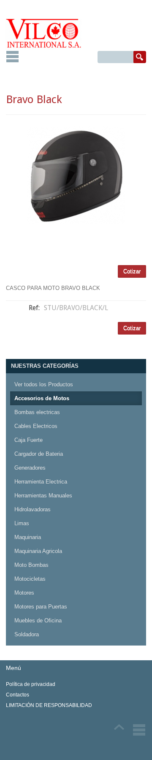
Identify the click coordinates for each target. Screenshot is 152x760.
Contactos (17, 695)
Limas (21, 523)
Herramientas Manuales (43, 495)
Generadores (30, 468)
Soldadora (26, 634)
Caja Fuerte (28, 440)
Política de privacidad (30, 684)
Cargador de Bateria (38, 454)
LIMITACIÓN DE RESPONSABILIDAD (49, 705)
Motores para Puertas (40, 606)
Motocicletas (30, 579)
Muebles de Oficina (38, 620)
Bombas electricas (37, 412)
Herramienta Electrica (40, 481)
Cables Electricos (35, 426)
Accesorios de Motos (41, 398)
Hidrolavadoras (32, 509)
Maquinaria (27, 537)
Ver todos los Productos (43, 384)
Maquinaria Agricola (38, 551)
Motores (24, 593)
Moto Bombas (31, 565)
